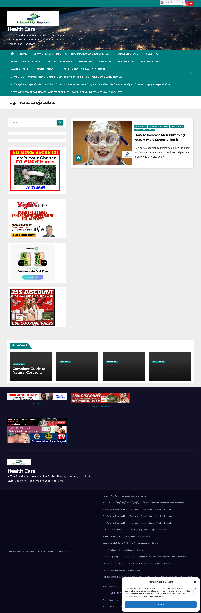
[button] (195, 581)
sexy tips (152, 53)
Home (105, 496)
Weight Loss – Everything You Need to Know (122, 600)
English (168, 2)
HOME (23, 53)
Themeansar (63, 551)
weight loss (126, 61)
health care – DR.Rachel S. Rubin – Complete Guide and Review (130, 543)
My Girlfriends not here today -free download (121, 570)
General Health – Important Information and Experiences (127, 536)
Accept (160, 604)
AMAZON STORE (128, 53)
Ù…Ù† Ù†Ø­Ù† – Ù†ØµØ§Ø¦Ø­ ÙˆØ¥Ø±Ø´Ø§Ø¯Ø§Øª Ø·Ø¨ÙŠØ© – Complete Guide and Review (66, 77)
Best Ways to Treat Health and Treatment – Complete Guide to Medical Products (66, 92)
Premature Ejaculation (158, 126)
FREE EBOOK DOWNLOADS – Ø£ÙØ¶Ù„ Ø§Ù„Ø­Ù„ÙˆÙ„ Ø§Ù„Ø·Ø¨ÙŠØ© (134, 530)
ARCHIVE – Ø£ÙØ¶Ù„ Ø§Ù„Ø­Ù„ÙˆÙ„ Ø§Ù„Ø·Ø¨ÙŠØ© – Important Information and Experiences (143, 503)
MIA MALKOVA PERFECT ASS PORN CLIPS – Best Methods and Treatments (136, 563)
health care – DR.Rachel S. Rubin (83, 69)
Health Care (21, 29)
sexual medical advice (26, 61)
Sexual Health (177, 126)
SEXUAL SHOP (45, 69)
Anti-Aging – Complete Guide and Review (128, 496)
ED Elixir (37, 403)
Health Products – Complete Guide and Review (123, 550)
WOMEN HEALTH (20, 69)
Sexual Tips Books (59, 61)
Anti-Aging (85, 61)
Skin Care (105, 61)
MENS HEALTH (140, 126)
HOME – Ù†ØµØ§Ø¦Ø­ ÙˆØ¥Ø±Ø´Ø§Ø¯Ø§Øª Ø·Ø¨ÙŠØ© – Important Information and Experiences (144, 557)
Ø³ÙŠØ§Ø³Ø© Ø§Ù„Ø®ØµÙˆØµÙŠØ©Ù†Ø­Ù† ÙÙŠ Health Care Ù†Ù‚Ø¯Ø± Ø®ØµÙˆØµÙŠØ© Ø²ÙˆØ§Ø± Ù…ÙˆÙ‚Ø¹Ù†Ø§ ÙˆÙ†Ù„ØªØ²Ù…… (92, 84)
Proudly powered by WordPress (21, 551)
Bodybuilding (150, 61)
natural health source (100, 406)
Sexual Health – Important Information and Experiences (72, 53)
